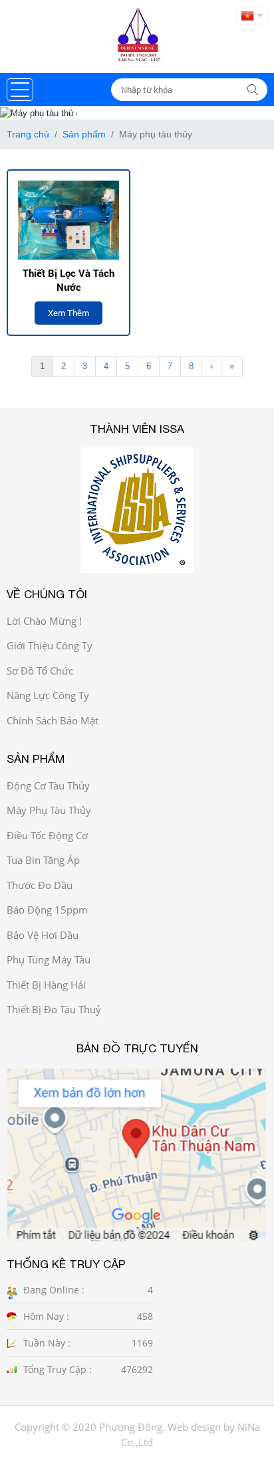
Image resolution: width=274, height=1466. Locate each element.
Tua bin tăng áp (43, 859)
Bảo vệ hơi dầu (42, 934)
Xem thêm (68, 313)
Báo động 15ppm (47, 909)
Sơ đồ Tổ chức (40, 670)
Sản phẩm (84, 134)
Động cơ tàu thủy (48, 785)
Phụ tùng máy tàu (48, 959)
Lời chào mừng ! (44, 620)
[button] (20, 89)
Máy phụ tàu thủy (49, 810)
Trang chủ (28, 134)
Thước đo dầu (39, 885)
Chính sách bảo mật (52, 720)
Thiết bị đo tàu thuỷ (54, 1009)
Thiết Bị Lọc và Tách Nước (68, 280)
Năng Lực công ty (48, 695)
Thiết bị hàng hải (46, 984)
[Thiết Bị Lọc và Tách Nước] (68, 220)
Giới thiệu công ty (49, 645)
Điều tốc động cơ (47, 835)
